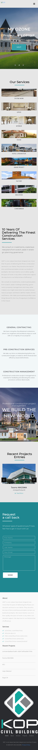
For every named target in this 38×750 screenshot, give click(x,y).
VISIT (19, 47)
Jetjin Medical (6, 671)
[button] (34, 4)
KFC (3, 665)
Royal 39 (5, 678)
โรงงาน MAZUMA (8, 658)
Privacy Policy (26, 745)
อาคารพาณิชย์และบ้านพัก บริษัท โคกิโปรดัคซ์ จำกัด (17, 651)
